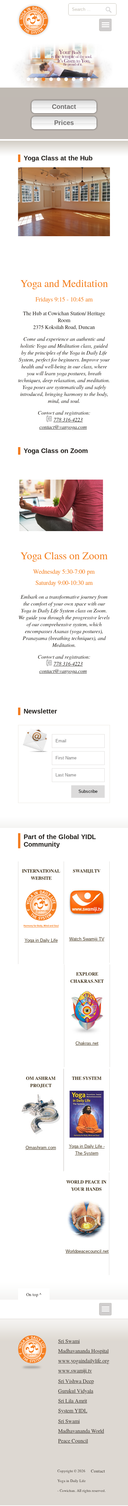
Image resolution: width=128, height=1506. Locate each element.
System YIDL (72, 1410)
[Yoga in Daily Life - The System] (86, 1135)
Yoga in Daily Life (41, 940)
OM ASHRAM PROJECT (40, 1082)
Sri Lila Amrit (72, 1400)
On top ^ (33, 1294)
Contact (64, 106)
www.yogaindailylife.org (83, 1360)
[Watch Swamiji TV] (86, 928)
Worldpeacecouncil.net (87, 1251)
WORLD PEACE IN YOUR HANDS (86, 1185)
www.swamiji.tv (75, 1370)
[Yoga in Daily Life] (41, 929)
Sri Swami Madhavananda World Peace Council (81, 1430)
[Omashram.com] (40, 1136)
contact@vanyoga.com (63, 426)
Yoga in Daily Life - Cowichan (33, 24)
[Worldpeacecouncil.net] (86, 1240)
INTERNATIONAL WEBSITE (41, 874)
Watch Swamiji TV (86, 939)
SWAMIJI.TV (86, 870)
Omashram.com (41, 1147)
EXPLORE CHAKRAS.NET (87, 977)
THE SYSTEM (86, 1078)
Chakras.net (86, 1043)
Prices (64, 122)
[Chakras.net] (87, 1032)
